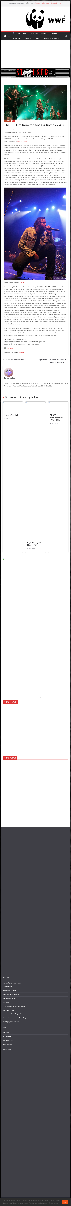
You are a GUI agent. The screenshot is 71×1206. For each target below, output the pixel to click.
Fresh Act (34, 34)
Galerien (44, 34)
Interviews (17, 38)
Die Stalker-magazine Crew (11, 994)
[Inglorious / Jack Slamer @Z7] (35, 403)
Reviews (54, 34)
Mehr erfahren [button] (53, 1203)
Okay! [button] (65, 1202)
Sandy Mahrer (17, 129)
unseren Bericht (22, 141)
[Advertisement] (35, 54)
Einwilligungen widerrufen (11, 1022)
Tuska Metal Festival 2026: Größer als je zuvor (47, 3)
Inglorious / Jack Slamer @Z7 (34, 543)
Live (24, 34)
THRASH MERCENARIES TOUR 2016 (56, 417)
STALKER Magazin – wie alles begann (14, 1006)
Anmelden (6, 1032)
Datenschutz (8, 986)
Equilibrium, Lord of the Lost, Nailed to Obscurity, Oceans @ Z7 (52, 361)
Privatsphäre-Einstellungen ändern (14, 1014)
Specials (28, 38)
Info (37, 38)
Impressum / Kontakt (9, 991)
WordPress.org (7, 1044)
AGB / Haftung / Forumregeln (12, 983)
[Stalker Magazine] (5, 36)
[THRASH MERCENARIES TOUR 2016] (58, 403)
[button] (27, 33)
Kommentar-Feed (8, 1040)
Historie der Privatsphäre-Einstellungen (15, 1018)
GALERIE (21, 283)
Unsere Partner (7, 1002)
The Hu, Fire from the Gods (14, 360)
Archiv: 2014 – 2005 (50, 38)
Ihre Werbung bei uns (9, 998)
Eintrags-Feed (7, 1036)
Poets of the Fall (11, 415)
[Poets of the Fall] (13, 403)
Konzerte (7, 120)
